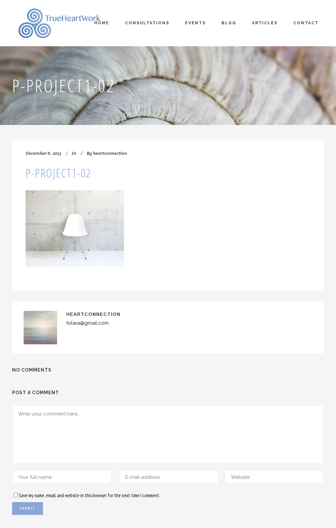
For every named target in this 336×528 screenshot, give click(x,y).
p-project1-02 (58, 173)
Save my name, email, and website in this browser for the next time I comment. (89, 495)
